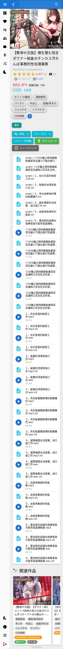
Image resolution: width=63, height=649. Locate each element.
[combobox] (37, 4)
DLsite (39, 78)
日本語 (27, 89)
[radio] (15, 74)
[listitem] (5, 13)
